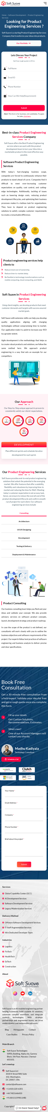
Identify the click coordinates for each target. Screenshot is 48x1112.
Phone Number (11, 827)
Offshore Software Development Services (23, 922)
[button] (27, 1108)
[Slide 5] (24, 431)
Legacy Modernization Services (18, 908)
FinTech (8, 951)
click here (27, 116)
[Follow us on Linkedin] (30, 993)
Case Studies (11, 1034)
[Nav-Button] (45, 3)
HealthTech (10, 956)
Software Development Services (18, 903)
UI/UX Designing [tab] (24, 530)
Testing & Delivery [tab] (24, 546)
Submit (24, 108)
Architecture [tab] (24, 521)
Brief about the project (14, 839)
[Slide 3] (30, 421)
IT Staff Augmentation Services (18, 927)
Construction (10, 966)
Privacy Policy (28, 1034)
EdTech (8, 961)
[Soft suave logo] (10, 3)
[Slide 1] (6, 420)
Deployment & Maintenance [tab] (24, 554)
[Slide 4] (41, 420)
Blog (7, 1029)
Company (9, 815)
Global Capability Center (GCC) (18, 893)
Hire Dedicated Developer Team (19, 932)
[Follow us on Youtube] (23, 993)
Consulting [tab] (24, 513)
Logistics (8, 946)
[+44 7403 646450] (3, 1093)
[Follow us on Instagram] (15, 993)
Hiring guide (19, 1029)
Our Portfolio (22, 43)
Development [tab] (24, 538)
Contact (32, 1029)
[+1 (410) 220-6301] (3, 1088)
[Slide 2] (18, 420)
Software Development (17, 15)
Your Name (10, 791)
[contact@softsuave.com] (3, 1084)
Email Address (11, 803)
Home (4, 15)
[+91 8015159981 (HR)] (3, 1097)
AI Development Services (15, 898)
